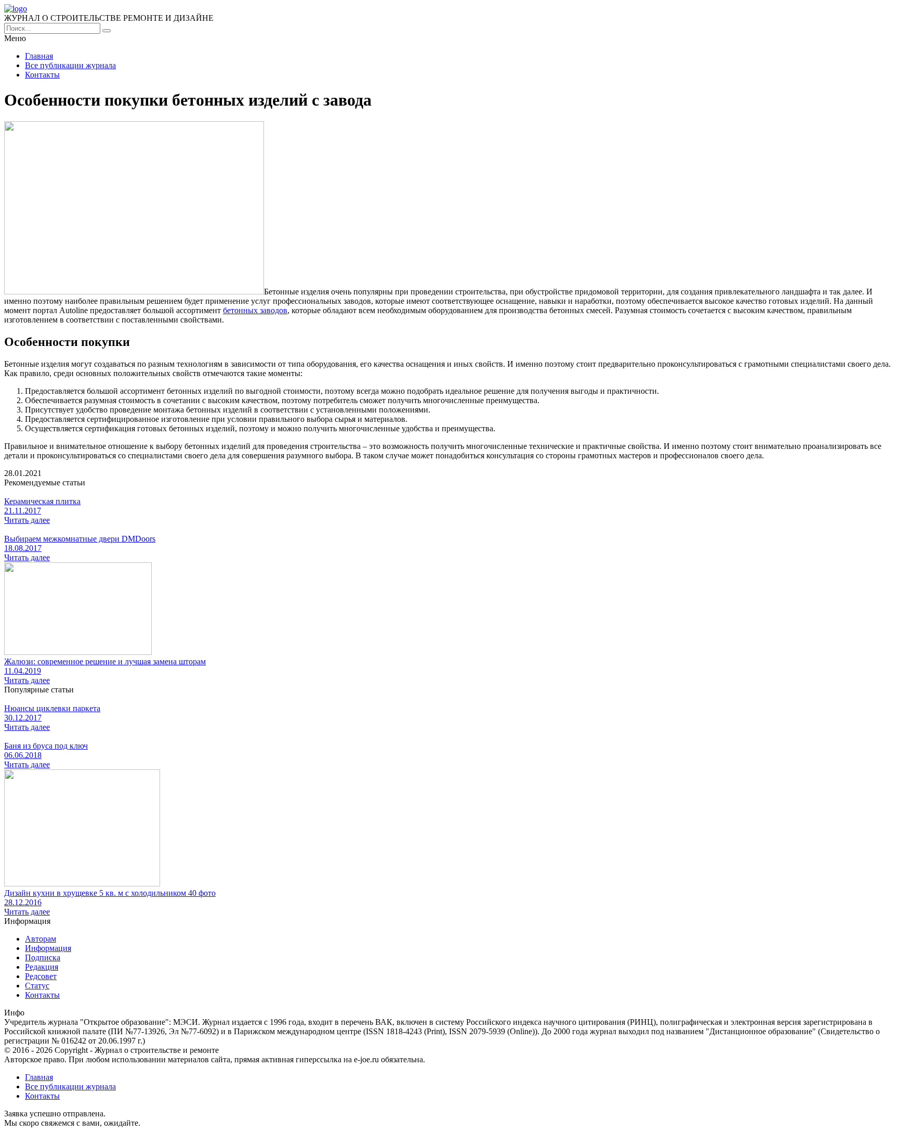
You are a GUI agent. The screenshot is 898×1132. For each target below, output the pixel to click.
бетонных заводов (255, 310)
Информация (48, 948)
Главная (39, 56)
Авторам (40, 938)
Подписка (42, 957)
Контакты (42, 74)
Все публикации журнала (70, 65)
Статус (37, 985)
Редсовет (41, 976)
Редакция (41, 966)
